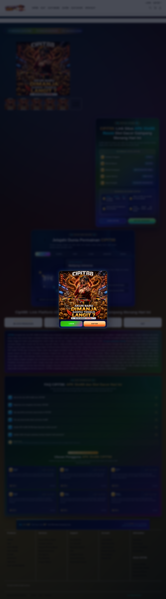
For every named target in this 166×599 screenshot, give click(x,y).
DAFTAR (94, 324)
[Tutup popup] (104, 274)
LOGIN (71, 324)
